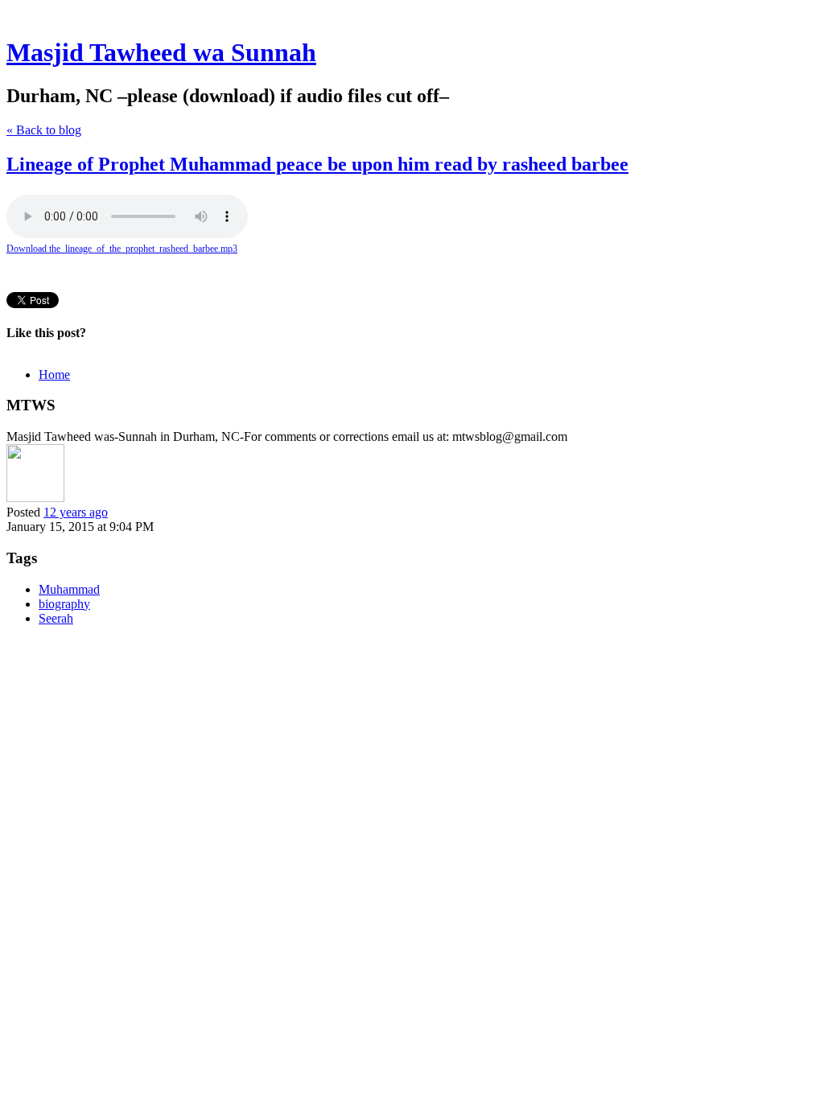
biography (64, 604)
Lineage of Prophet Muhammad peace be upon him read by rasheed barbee (317, 164)
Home (54, 374)
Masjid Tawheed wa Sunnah (161, 52)
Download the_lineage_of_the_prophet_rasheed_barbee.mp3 (121, 248)
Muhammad (69, 589)
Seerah (56, 618)
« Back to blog (43, 130)
